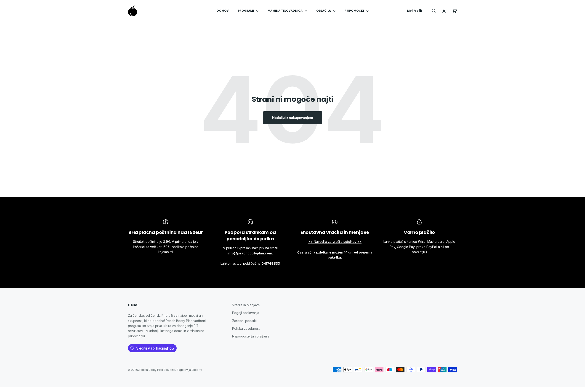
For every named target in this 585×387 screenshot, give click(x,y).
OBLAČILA (323, 11)
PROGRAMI (246, 11)
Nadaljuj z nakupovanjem (292, 118)
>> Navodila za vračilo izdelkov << (335, 241)
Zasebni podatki (244, 321)
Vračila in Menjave (246, 305)
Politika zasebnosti (246, 328)
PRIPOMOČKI (354, 11)
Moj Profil (414, 11)
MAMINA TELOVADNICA (285, 11)
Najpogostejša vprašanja (250, 336)
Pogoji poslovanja (245, 313)
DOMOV (223, 11)
